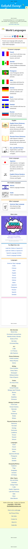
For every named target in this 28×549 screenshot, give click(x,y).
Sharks (14, 416)
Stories (14, 363)
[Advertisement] (14, 14)
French (12, 52)
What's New (14, 332)
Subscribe (14, 525)
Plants (14, 411)
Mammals (14, 409)
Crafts (14, 348)
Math (14, 493)
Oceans (14, 434)
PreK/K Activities (14, 358)
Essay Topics (14, 370)
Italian (11, 80)
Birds (14, 394)
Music (14, 496)
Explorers (14, 465)
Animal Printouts (14, 388)
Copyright (10, 504)
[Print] (22, 36)
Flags (14, 468)
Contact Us (14, 519)
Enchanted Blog (14, 343)
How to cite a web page (14, 510)
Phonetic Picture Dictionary (17, 136)
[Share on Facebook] (15, 36)
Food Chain (14, 404)
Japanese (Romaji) (14, 453)
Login (12, 1)
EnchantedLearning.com (14, 506)
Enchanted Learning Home (14, 334)
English (14, 273)
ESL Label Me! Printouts (17, 147)
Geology (14, 428)
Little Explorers (14, 353)
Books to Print (14, 338)
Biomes (14, 392)
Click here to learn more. (14, 24)
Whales (14, 418)
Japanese (12, 161)
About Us (14, 522)
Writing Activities (14, 375)
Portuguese (13, 71)
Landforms (14, 432)
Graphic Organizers (14, 489)
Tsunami (14, 437)
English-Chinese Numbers (17, 174)
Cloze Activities (14, 368)
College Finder (14, 484)
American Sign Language (17, 204)
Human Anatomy (14, 406)
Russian (12, 112)
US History (14, 475)
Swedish (12, 104)
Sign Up (15, 1)
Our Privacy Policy (14, 513)
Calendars (14, 482)
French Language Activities (14, 255)
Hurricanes (14, 430)
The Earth (14, 425)
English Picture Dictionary (17, 123)
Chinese (14, 268)
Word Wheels (14, 498)
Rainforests (14, 413)
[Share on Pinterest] (18, 36)
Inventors (14, 472)
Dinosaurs (14, 399)
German (12, 87)
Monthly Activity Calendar (14, 336)
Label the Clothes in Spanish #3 (14, 250)
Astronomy (14, 423)
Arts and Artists (14, 480)
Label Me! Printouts (14, 491)
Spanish (12, 61)
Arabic (12, 192)
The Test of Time (14, 382)
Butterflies (14, 397)
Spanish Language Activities (14, 253)
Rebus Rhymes (14, 360)
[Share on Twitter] (13, 36)
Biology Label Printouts (14, 390)
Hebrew (12, 185)
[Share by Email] (20, 36)
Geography (14, 470)
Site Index (14, 341)
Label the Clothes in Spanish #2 (14, 248)
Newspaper (14, 372)
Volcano (14, 439)
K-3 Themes (14, 351)
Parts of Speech (14, 377)
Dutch (11, 97)
